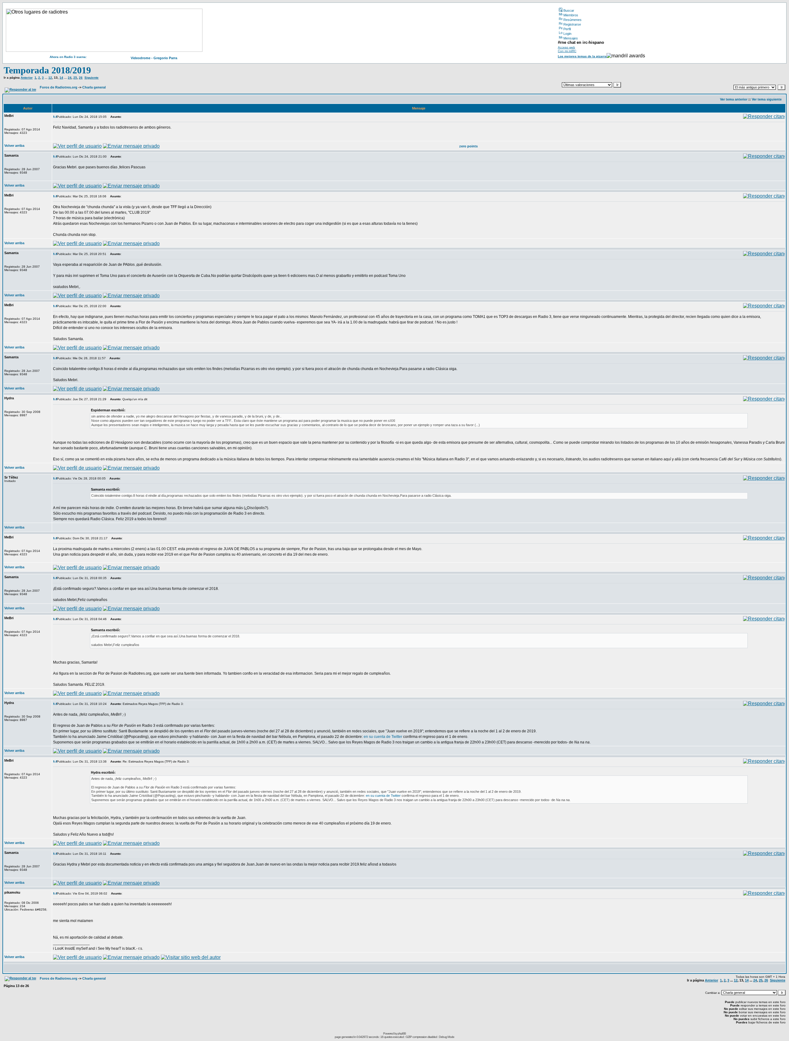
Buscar (568, 10)
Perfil (567, 29)
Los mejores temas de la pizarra (582, 56)
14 (61, 77)
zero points (468, 146)
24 (70, 77)
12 (50, 77)
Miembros (570, 15)
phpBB (402, 1033)
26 (81, 77)
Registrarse (572, 24)
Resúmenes (572, 20)
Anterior (27, 77)
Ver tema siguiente (767, 99)
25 (75, 77)
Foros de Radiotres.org (58, 87)
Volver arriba (14, 145)
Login (567, 33)
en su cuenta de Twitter (382, 736)
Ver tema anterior (733, 99)
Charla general (94, 87)
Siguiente (91, 77)
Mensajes (570, 38)
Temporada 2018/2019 (47, 70)
